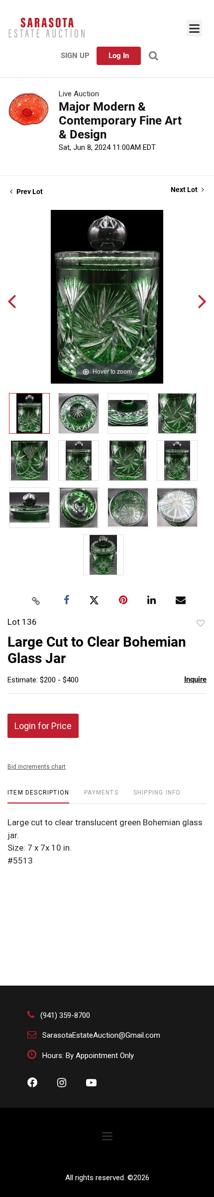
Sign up (75, 55)
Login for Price (43, 726)
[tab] (38, 796)
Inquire (195, 679)
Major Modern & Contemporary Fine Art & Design (120, 120)
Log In (118, 55)
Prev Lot (29, 192)
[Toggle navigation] (194, 28)
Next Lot (185, 190)
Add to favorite (201, 623)
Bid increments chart (36, 766)
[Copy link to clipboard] (36, 600)
